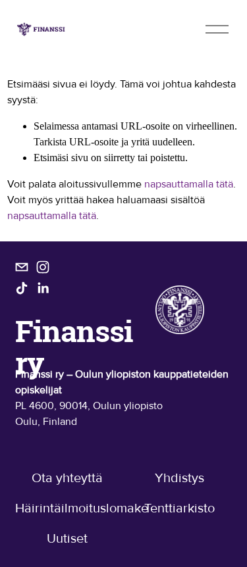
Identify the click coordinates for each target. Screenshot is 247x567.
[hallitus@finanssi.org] (21, 267)
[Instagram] (42, 267)
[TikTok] (21, 288)
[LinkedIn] (42, 288)
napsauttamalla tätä (188, 184)
